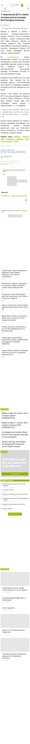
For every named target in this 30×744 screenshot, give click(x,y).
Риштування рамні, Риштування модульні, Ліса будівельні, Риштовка (14, 656)
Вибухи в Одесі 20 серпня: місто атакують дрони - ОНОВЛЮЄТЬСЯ (15, 415)
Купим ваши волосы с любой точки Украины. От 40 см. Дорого (14, 589)
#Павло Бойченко (12, 152)
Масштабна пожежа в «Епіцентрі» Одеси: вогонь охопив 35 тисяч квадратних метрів (14, 318)
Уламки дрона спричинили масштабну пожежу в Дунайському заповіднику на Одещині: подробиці (15, 341)
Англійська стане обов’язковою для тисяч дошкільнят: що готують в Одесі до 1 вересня (15, 296)
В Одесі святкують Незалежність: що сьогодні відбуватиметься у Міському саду (14, 329)
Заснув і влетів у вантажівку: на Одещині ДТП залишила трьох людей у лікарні (14, 444)
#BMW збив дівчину (21, 152)
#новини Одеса (10, 150)
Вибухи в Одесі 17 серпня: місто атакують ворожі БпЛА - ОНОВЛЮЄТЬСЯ (15, 425)
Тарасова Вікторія (8, 156)
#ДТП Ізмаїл (4, 152)
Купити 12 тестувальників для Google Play (13, 631)
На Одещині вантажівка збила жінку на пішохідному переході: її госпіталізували (15, 434)
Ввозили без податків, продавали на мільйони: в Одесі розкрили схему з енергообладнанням (14, 285)
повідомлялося (13, 57)
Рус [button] (5, 8)
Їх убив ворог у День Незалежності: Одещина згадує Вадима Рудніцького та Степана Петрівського (15, 273)
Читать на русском (5, 25)
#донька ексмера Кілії (21, 151)
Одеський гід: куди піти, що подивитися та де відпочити (14, 462)
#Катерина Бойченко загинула (8, 151)
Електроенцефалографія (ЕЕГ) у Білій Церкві (14, 599)
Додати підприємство (15, 514)
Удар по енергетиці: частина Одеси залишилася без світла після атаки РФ (15, 307)
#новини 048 (3, 150)
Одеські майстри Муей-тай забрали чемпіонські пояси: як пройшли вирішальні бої (15, 352)
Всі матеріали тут (15, 474)
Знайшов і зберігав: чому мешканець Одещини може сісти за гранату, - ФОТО (15, 139)
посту (14, 106)
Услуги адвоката (8, 608)
